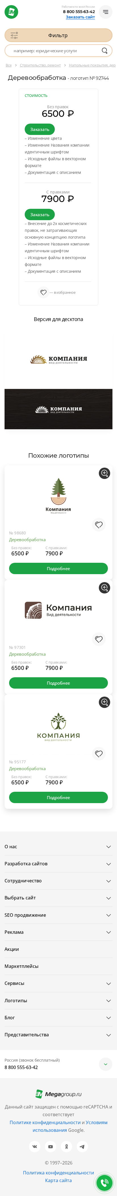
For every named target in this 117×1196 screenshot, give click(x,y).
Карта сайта (58, 1180)
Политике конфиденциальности (45, 1122)
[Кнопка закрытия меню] (112, 4)
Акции (12, 949)
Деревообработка (27, 539)
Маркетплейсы (22, 966)
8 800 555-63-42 (79, 11)
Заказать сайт (80, 17)
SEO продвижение (25, 915)
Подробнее (58, 568)
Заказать (39, 129)
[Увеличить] (104, 473)
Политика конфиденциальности (58, 1173)
